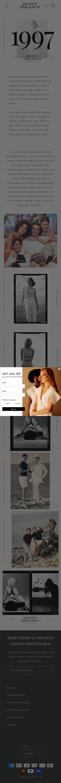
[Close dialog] (59, 369)
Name (4, 382)
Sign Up (13, 409)
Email (4, 391)
